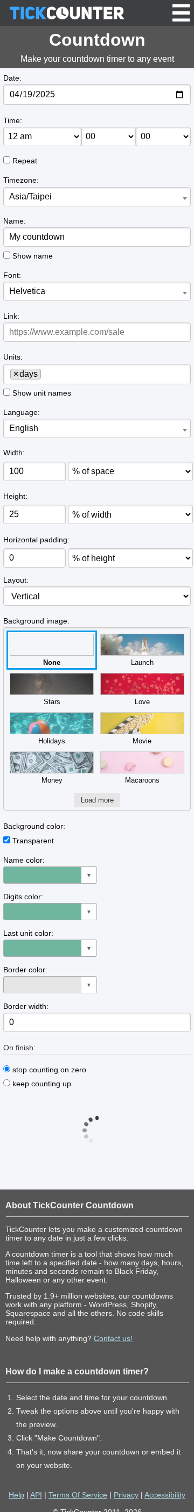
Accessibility (164, 1494)
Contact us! (113, 1338)
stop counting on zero (48, 1069)
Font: (12, 275)
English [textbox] (23, 428)
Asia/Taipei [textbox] (30, 196)
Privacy (126, 1494)
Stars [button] (52, 702)
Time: (12, 120)
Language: (21, 412)
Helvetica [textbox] (27, 291)
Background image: (36, 621)
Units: (13, 357)
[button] (50, 875)
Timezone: (21, 180)
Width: (14, 452)
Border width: (25, 1006)
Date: (12, 78)
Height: (15, 496)
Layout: (16, 580)
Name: (14, 221)
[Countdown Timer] (67, 13)
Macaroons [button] (142, 780)
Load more (97, 800)
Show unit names (41, 393)
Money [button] (52, 780)
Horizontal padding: (36, 539)
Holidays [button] (51, 741)
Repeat (24, 160)
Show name (32, 256)
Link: (11, 316)
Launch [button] (142, 662)
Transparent (33, 840)
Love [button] (142, 702)
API (36, 1494)
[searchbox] (47, 373)
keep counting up (40, 1083)
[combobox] (96, 196)
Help (16, 1494)
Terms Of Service (77, 1494)
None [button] (51, 662)
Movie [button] (142, 741)
